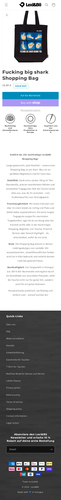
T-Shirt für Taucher (15, 366)
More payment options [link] (30, 110)
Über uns (10, 324)
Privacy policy (13, 387)
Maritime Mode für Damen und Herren (25, 373)
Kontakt (10, 345)
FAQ (8, 331)
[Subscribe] (51, 449)
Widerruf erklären (15, 338)
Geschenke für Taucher (18, 359)
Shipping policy (14, 409)
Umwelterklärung (15, 352)
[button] (6, 4)
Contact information (16, 416)
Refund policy (13, 395)
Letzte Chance (13, 380)
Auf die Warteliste (30, 95)
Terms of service (14, 402)
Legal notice (12, 423)
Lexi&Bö (35, 487)
